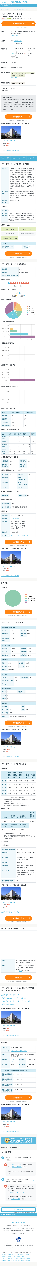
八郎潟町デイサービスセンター (11, 995)
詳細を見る (14, 78)
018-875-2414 (18, 41)
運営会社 (9, 1225)
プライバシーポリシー (25, 1225)
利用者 (13, 158)
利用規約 (15, 1225)
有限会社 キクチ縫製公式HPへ (19, 1051)
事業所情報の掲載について (17, 1230)
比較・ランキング (30, 1228)
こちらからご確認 (17, 1167)
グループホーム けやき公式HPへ (20, 535)
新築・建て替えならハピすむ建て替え (23, 1258)
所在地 (29, 158)
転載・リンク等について (8, 1228)
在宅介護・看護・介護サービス (21, 9)
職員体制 (8, 158)
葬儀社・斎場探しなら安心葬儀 (24, 1260)
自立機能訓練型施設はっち (9, 1004)
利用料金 (24, 158)
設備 (18, 158)
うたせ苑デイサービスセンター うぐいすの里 (15, 1001)
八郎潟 (20, 971)
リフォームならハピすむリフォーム (8, 1258)
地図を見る (15, 36)
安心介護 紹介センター (6, 9)
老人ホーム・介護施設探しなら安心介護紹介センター (22, 1254)
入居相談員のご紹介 (30, 1230)
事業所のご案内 (20, 1228)
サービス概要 (3, 158)
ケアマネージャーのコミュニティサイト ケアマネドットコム (13, 1256)
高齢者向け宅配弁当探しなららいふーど (9, 1260)
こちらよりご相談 (15, 1199)
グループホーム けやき (15, 1165)
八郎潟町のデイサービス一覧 (16, 1192)
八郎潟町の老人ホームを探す (10, 150)
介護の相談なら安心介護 (6, 1254)
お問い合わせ (5, 1230)
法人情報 (34, 158)
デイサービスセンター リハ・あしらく (13, 998)
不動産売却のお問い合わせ (18, 1233)
